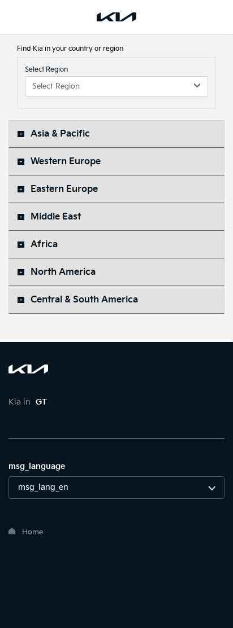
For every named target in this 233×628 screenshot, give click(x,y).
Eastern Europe (64, 189)
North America (63, 272)
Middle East (56, 217)
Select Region (46, 69)
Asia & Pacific (60, 134)
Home (32, 532)
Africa (44, 244)
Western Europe (66, 161)
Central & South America (84, 300)
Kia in (27, 402)
